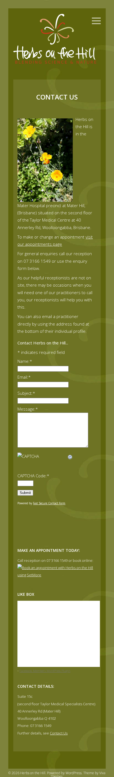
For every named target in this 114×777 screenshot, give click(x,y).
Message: (27, 409)
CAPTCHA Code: (33, 475)
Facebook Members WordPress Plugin (44, 671)
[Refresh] (70, 456)
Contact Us (59, 733)
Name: (24, 361)
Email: (24, 377)
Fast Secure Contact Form (49, 503)
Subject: (26, 393)
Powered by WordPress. (65, 773)
